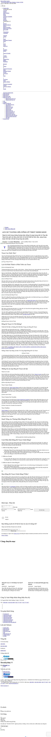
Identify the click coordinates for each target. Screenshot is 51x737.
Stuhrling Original (7, 71)
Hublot (4, 51)
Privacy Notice (5, 535)
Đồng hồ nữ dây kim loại (11, 116)
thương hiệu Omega (31, 300)
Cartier (4, 19)
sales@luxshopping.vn (13, 683)
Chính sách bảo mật (7, 615)
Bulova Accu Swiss (7, 28)
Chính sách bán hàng (7, 617)
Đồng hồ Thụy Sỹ (7, 97)
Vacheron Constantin (7, 16)
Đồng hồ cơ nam (9, 107)
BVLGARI (5, 29)
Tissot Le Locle (38, 374)
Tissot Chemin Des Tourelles (23, 399)
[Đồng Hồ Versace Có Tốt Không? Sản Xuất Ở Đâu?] (12, 562)
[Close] (1, 710)
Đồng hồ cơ (8, 105)
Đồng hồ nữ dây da (10, 112)
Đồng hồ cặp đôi (6, 96)
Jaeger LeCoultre (6, 53)
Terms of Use (16, 533)
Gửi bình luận (41, 510)
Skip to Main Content (5, 1)
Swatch (4, 72)
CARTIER (5, 33)
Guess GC (5, 46)
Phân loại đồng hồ (7, 103)
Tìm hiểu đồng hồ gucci (8, 676)
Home (6, 227)
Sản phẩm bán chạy (10, 104)
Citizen (4, 36)
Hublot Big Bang (6, 672)
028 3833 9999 (11, 602)
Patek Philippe (6, 13)
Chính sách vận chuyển (8, 619)
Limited (4, 102)
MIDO (4, 60)
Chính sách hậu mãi (7, 618)
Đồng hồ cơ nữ (9, 108)
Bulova (4, 26)
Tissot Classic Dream (14, 387)
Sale (4, 101)
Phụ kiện (5, 20)
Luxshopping (13, 486)
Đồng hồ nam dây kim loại (11, 115)
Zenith (4, 15)
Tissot (8, 245)
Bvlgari (4, 17)
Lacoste (4, 55)
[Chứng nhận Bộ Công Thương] (6, 657)
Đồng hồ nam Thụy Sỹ (11, 98)
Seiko (4, 70)
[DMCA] (8, 677)
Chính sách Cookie (7, 616)
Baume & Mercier (7, 24)
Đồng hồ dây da (9, 110)
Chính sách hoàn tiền (7, 621)
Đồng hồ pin (8, 109)
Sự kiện (4, 636)
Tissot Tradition (5, 410)
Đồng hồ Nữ (6, 95)
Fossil (4, 41)
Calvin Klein (6, 32)
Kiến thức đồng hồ (10, 229)
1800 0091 (5, 602)
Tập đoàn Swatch (26, 314)
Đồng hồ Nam (6, 94)
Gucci (4, 43)
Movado (5, 64)
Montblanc (5, 61)
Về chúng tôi (6, 613)
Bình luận (15, 507)
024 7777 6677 (26, 602)
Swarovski (5, 73)
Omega (4, 11)
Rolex (4, 14)
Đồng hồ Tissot (6, 665)
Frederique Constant (7, 40)
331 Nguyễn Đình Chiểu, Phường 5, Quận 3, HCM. (12, 2)
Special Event (6, 118)
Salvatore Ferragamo (7, 68)
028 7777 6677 (18, 602)
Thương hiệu (6, 8)
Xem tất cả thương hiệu (8, 92)
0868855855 (3, 650)
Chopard (5, 10)
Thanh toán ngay (4, 726)
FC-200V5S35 (6, 675)
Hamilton (5, 49)
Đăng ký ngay (13, 530)
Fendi (4, 39)
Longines (5, 56)
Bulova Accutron (6, 27)
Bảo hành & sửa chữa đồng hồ (9, 622)
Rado (4, 75)
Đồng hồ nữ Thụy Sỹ (10, 99)
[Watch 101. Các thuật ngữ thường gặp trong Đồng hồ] (38, 562)
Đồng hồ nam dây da (10, 111)
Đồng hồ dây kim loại (10, 114)
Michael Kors (6, 59)
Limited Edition (6, 634)
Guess (4, 45)
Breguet (5, 23)
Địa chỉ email (4, 529)
